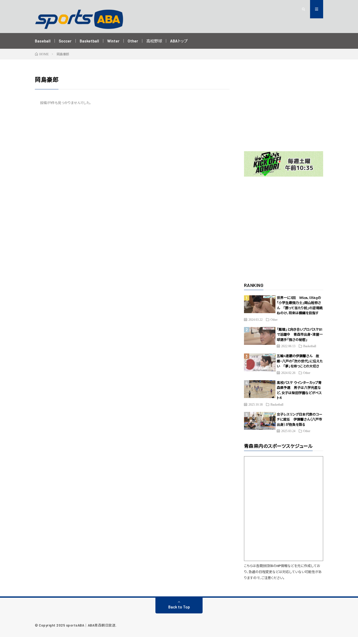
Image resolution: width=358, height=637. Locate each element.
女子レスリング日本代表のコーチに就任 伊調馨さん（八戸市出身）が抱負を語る (299, 419)
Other (133, 41)
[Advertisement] (283, 108)
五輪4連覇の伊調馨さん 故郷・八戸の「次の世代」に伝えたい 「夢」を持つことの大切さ (300, 361)
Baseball (43, 41)
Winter (113, 41)
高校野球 (154, 41)
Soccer (65, 41)
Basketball (89, 41)
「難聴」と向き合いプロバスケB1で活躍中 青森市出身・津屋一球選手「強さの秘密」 (300, 334)
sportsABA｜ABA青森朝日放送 (91, 625)
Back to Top (179, 607)
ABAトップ (179, 41)
